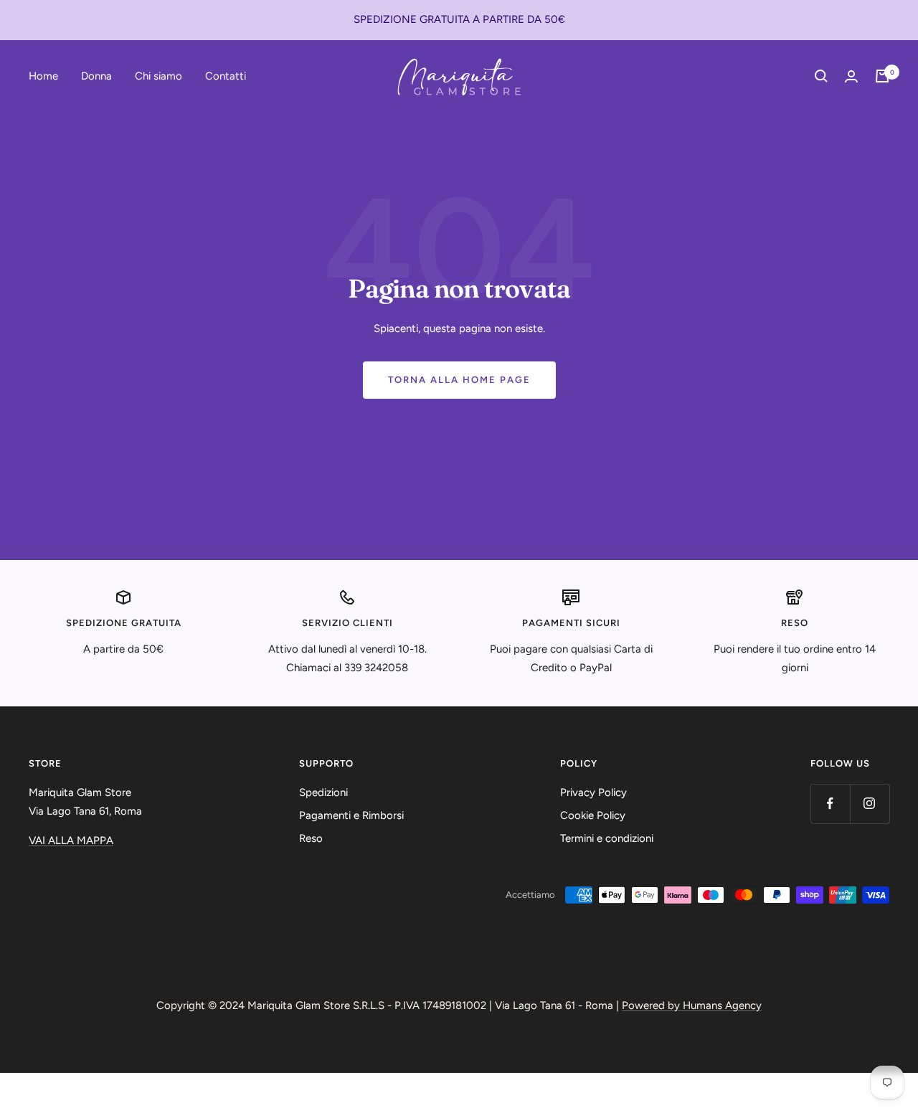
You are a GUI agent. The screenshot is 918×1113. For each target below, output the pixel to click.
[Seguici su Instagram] (869, 803)
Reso (311, 838)
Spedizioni (323, 792)
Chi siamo (158, 75)
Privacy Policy (593, 792)
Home (43, 75)
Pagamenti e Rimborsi (351, 815)
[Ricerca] (821, 76)
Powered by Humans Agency (692, 1005)
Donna (96, 75)
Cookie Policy (592, 815)
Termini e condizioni (606, 838)
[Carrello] (882, 76)
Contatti (225, 75)
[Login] (851, 76)
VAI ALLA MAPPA (71, 840)
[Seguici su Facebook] (830, 803)
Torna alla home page (459, 379)
